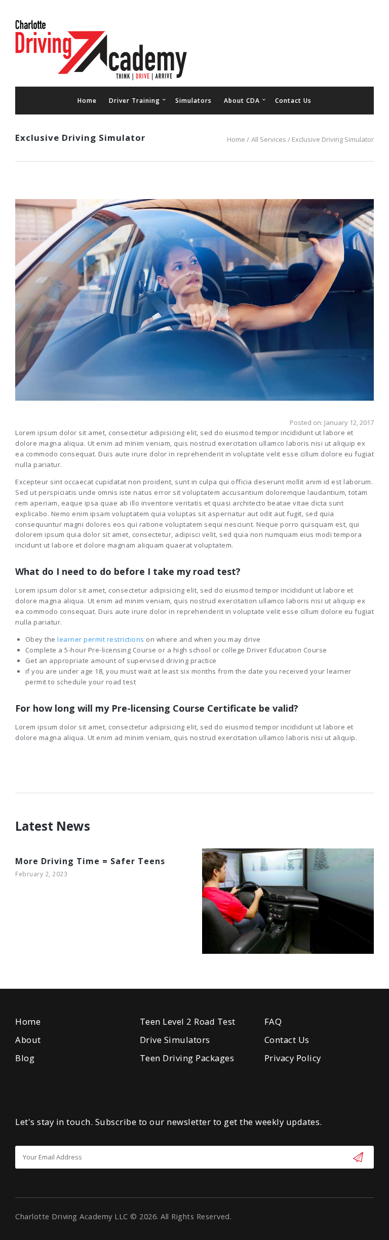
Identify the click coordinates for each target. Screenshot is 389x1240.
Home (236, 139)
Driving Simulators (257, 898)
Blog (24, 1058)
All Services (268, 139)
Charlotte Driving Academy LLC (71, 1216)
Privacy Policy (292, 1058)
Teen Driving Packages (187, 1058)
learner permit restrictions (100, 639)
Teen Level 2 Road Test (188, 1021)
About (28, 1039)
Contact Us (286, 1039)
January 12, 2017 (349, 422)
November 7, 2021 (258, 911)
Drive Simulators (175, 1039)
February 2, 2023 (41, 874)
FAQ (273, 1021)
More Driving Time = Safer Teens (90, 861)
